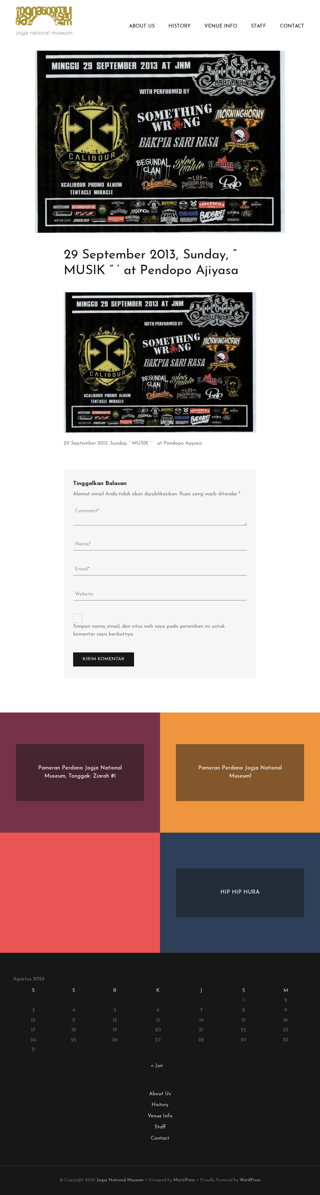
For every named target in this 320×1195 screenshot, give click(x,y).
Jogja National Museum (120, 1180)
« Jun (157, 1065)
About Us (142, 26)
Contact (292, 26)
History (179, 26)
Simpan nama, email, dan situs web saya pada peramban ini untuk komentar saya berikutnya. (149, 630)
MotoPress (184, 1180)
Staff (258, 26)
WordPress (250, 1180)
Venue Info (220, 26)
